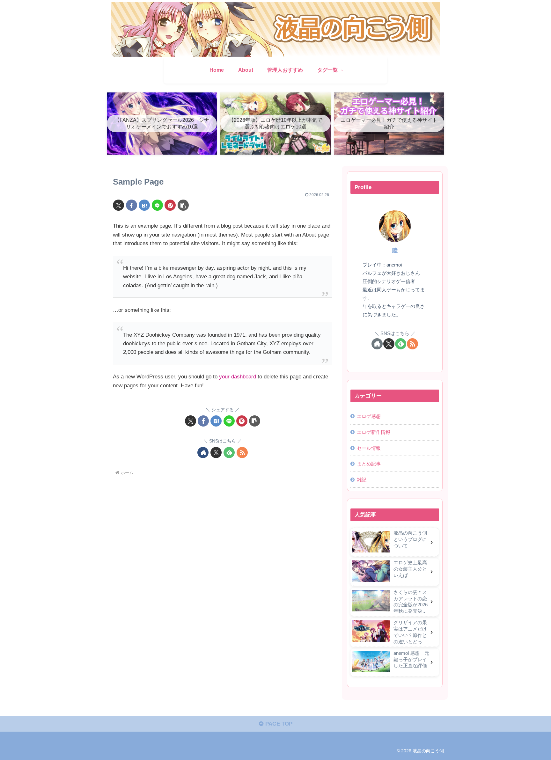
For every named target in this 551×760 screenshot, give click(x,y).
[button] (183, 205)
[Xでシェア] (118, 205)
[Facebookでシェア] (131, 205)
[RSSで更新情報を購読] (242, 452)
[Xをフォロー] (216, 452)
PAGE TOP (278, 724)
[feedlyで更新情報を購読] (229, 452)
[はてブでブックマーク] (144, 205)
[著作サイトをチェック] (203, 452)
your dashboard (237, 377)
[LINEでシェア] (157, 205)
